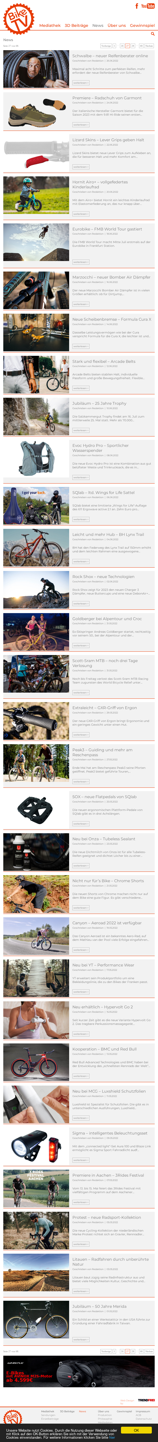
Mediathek (50, 25)
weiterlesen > (80, 82)
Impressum (143, 1411)
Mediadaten (105, 1422)
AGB (138, 1415)
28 (133, 46)
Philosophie (105, 1418)
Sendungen (48, 1415)
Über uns (117, 25)
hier (112, 1437)
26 (122, 46)
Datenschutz (144, 1418)
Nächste (149, 46)
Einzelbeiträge (50, 1418)
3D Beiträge (76, 25)
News (97, 25)
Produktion (105, 1415)
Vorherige (106, 46)
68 (141, 46)
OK (136, 1430)
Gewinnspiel (142, 25)
